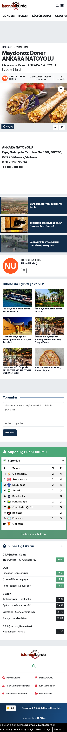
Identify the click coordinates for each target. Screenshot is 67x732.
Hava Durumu (13, 677)
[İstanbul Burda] (14, 6)
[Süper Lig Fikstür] (62, 546)
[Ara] (57, 5)
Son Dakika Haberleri (16, 693)
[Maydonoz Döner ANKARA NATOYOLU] (33, 103)
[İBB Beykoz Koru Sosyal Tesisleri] (49, 297)
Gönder (10, 432)
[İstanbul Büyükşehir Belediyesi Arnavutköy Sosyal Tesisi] (49, 325)
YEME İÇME (22, 47)
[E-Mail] (24, 270)
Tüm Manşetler (47, 686)
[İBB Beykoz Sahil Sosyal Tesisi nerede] (17, 297)
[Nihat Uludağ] (10, 265)
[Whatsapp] (33, 665)
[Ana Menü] (62, 5)
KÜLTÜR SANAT (41, 15)
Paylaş (9, 126)
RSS (12, 708)
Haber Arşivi (45, 693)
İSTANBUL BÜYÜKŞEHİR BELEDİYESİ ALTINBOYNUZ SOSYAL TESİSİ (17, 370)
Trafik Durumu (46, 677)
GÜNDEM (8, 15)
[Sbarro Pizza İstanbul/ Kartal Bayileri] (49, 356)
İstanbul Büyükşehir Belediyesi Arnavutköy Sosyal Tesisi (48, 339)
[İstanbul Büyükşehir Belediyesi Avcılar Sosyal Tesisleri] (17, 325)
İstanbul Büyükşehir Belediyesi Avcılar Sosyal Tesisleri (17, 339)
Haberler (7, 47)
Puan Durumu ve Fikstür (18, 686)
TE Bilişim (41, 718)
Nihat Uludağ (29, 263)
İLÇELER (23, 15)
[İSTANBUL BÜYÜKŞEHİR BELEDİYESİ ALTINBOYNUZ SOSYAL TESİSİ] (17, 356)
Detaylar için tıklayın (33, 534)
